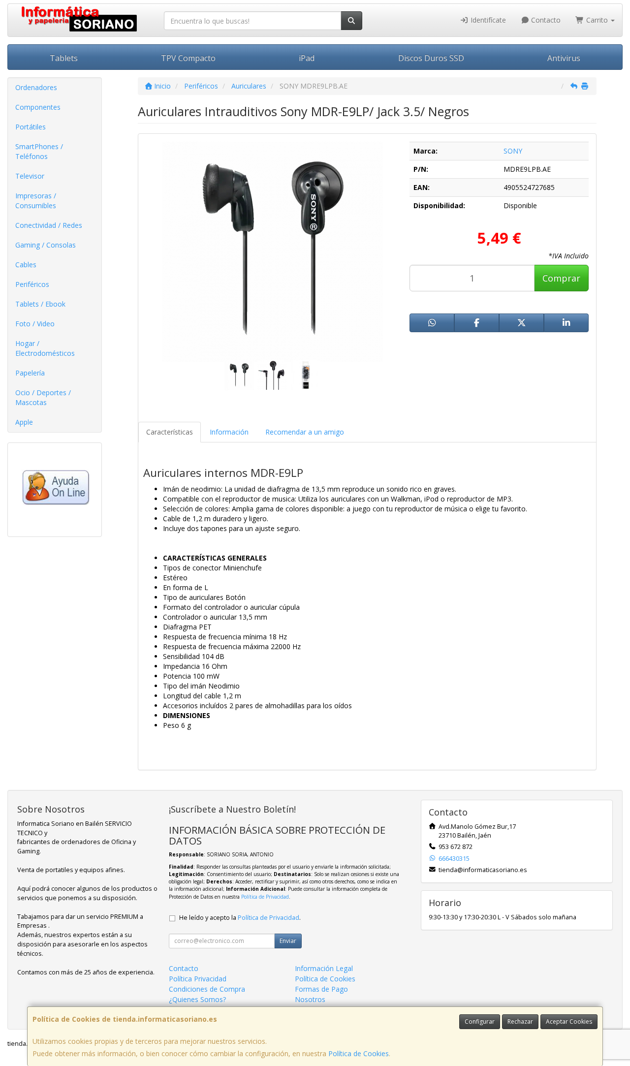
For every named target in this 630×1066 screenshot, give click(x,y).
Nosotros (310, 999)
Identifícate (487, 20)
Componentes (38, 107)
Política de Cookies (358, 1053)
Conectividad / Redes (48, 225)
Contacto (545, 20)
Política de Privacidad (265, 896)
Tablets (64, 58)
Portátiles (30, 126)
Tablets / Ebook (40, 304)
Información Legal (324, 968)
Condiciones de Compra (207, 989)
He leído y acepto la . (240, 917)
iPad (307, 58)
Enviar (288, 941)
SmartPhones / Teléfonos (39, 151)
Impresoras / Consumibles (35, 200)
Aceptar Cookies (569, 1021)
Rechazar (520, 1021)
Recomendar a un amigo (304, 432)
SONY (513, 151)
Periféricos (32, 284)
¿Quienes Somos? (197, 999)
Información (229, 432)
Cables (25, 264)
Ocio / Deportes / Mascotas (43, 397)
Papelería (30, 372)
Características (169, 432)
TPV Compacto (188, 58)
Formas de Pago (321, 989)
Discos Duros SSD (431, 58)
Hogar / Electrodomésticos (45, 348)
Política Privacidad (197, 978)
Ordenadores (36, 87)
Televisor (29, 176)
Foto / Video (35, 323)
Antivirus (563, 58)
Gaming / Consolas (45, 245)
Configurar (480, 1021)
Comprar (561, 278)
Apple (24, 422)
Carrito (597, 20)
